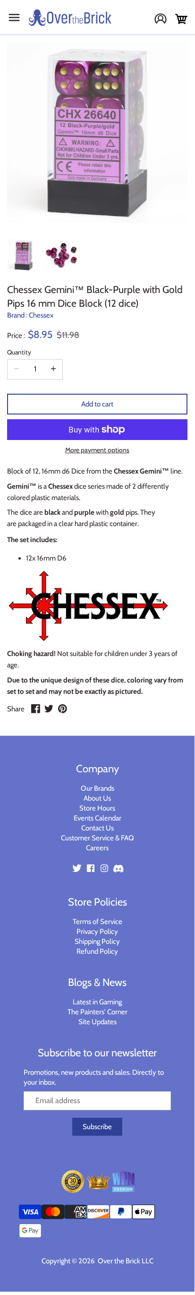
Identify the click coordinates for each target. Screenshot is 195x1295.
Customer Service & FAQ (97, 838)
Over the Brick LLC (124, 1261)
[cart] (181, 19)
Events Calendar (97, 818)
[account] (164, 19)
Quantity (19, 352)
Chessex (41, 315)
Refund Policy (97, 951)
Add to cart (97, 404)
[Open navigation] (14, 17)
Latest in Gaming (97, 1002)
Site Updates (97, 1022)
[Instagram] (104, 867)
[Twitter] (77, 867)
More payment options (97, 450)
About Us (97, 798)
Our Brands (97, 788)
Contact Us (97, 828)
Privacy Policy (97, 931)
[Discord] (118, 867)
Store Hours (97, 808)
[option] (23, 255)
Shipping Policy (97, 941)
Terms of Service (97, 921)
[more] (53, 369)
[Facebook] (90, 867)
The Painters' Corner (97, 1012)
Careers (97, 848)
